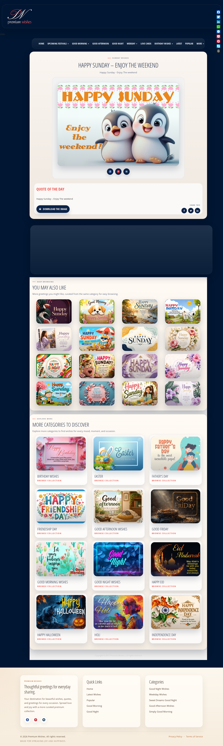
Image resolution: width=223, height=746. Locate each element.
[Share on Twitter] (191, 211)
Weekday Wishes (158, 694)
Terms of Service (194, 736)
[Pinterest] (35, 720)
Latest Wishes (94, 694)
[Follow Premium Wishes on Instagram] (126, 171)
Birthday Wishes (163, 43)
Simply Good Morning (160, 711)
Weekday (131, 43)
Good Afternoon (100, 43)
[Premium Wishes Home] (19, 16)
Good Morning (80, 43)
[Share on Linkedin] (197, 211)
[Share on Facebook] (184, 211)
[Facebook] (27, 720)
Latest (179, 43)
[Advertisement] (138, 14)
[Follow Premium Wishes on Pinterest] (118, 171)
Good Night (117, 43)
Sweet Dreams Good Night (163, 700)
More (200, 43)
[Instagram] (44, 720)
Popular (189, 43)
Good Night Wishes (159, 688)
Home (41, 43)
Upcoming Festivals (57, 43)
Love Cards (146, 43)
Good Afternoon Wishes (161, 705)
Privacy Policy (175, 736)
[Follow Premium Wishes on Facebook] (110, 171)
